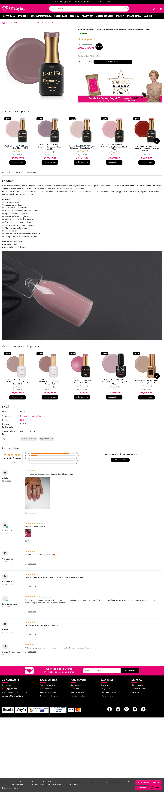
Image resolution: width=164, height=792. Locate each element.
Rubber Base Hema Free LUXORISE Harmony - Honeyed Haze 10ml (17, 382)
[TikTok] (143, 709)
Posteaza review (120, 460)
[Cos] (160, 8)
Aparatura (87, 16)
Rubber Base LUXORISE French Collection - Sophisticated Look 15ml (114, 147)
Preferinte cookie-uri (10, 788)
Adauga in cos (112, 62)
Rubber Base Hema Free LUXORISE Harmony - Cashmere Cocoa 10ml (50, 382)
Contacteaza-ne (137, 685)
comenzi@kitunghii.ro (12, 696)
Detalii (17, 173)
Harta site (135, 692)
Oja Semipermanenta (41, 16)
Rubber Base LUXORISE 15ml (47, 23)
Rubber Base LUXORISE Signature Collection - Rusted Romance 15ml (146, 148)
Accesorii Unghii (104, 16)
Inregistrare (105, 689)
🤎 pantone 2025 (46, 439)
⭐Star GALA (8, 16)
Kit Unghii (22, 16)
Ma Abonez (130, 671)
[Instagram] (118, 709)
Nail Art (119, 16)
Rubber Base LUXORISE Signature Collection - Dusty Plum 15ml (50, 147)
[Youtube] (135, 709)
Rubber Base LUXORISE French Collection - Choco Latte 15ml (82, 147)
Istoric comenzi (107, 696)
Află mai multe (72, 785)
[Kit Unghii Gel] (13, 8)
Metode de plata (77, 692)
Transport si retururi (78, 696)
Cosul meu (75, 689)
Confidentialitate (47, 689)
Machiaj (148, 16)
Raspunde (32, 513)
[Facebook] (109, 709)
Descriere (6, 173)
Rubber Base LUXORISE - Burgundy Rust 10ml (82, 382)
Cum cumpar (76, 685)
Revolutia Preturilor (28, 439)
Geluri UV (74, 16)
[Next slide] (157, 141)
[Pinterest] (126, 709)
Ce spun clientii (30, 173)
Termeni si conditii (47, 685)
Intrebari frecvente (138, 689)
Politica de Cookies (48, 692)
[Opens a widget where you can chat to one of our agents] (155, 788)
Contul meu (105, 685)
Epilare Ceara (134, 16)
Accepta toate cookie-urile (148, 782)
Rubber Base (60, 16)
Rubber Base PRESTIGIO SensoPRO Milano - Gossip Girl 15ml (114, 382)
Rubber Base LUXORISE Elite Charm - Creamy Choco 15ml (146, 382)
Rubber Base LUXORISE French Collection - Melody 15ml (17, 147)
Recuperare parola (108, 692)
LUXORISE (13, 23)
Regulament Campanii (49, 696)
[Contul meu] (154, 8)
